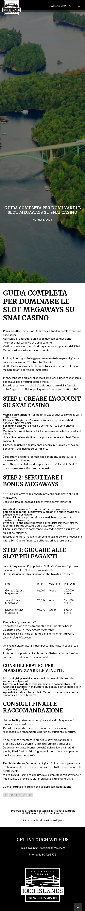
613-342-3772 (47, 854)
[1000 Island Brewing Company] (11, 7)
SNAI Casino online (64, 767)
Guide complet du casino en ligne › (43, 820)
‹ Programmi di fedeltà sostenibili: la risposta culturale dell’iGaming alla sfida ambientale (42, 812)
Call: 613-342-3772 (61, 6)
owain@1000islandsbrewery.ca (46, 847)
